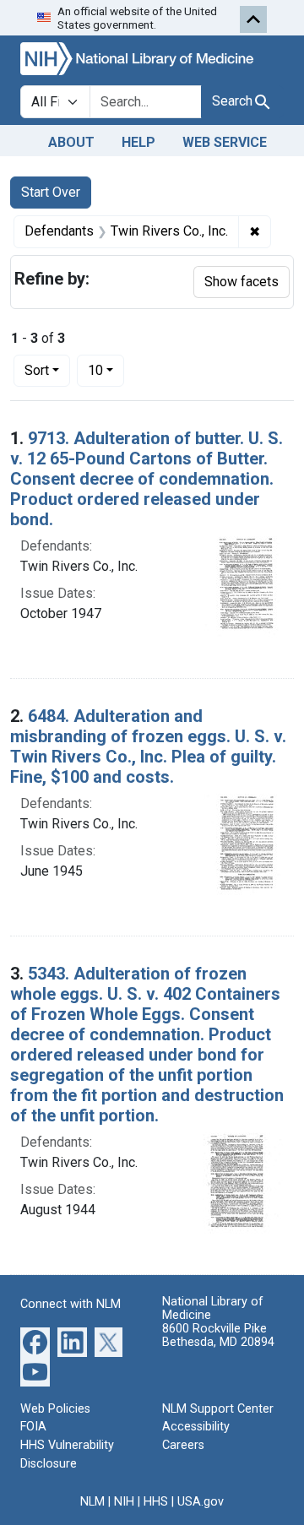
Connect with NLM (70, 1304)
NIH (124, 1502)
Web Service (224, 142)
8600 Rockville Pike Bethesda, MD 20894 (218, 1335)
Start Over (50, 192)
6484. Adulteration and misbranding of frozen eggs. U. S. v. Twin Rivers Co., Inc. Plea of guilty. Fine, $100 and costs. (148, 746)
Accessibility (196, 1426)
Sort (36, 370)
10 (106, 369)
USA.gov (200, 1502)
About (71, 142)
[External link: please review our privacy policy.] (35, 1340)
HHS (156, 1502)
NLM (92, 1502)
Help (138, 142)
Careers (183, 1445)
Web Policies (55, 1409)
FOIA (33, 1426)
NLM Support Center (218, 1409)
